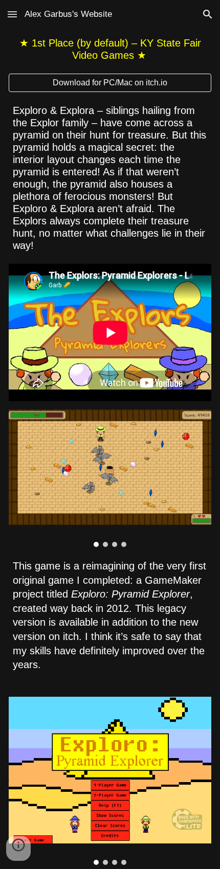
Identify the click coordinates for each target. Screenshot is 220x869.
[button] (12, 14)
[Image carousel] (110, 478)
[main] (110, 49)
